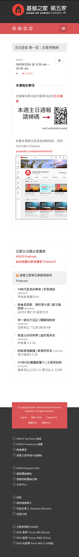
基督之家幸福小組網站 (29, 455)
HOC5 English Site (28, 468)
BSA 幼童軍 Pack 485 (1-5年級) (35, 543)
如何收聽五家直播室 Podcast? (36, 261)
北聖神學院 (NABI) (27, 526)
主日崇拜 (28, 73)
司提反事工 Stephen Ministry (34, 508)
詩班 (19, 497)
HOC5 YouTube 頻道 (29, 438)
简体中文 (46, 423)
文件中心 (22, 484)
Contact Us (51, 417)
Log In (23, 417)
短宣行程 (22, 514)
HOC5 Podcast (26, 256)
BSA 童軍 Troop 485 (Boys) (33, 532)
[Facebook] (14, 28)
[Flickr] (25, 28)
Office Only (36, 417)
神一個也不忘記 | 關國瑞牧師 (36, 320)
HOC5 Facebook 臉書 (30, 444)
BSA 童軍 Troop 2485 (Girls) (34, 537)
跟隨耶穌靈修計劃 (27, 479)
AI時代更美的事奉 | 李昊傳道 (36, 289)
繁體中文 (32, 423)
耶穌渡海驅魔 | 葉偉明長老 (35, 350)
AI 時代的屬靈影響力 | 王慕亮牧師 (40, 362)
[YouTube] (19, 28)
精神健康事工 (24, 502)
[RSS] (30, 28)
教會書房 (22, 449)
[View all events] (59, 60)
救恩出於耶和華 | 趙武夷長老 (36, 335)
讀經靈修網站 (24, 473)
